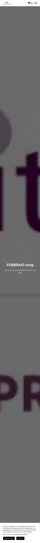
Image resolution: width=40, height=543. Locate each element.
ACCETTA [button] (20, 538)
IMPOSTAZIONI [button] (9, 538)
